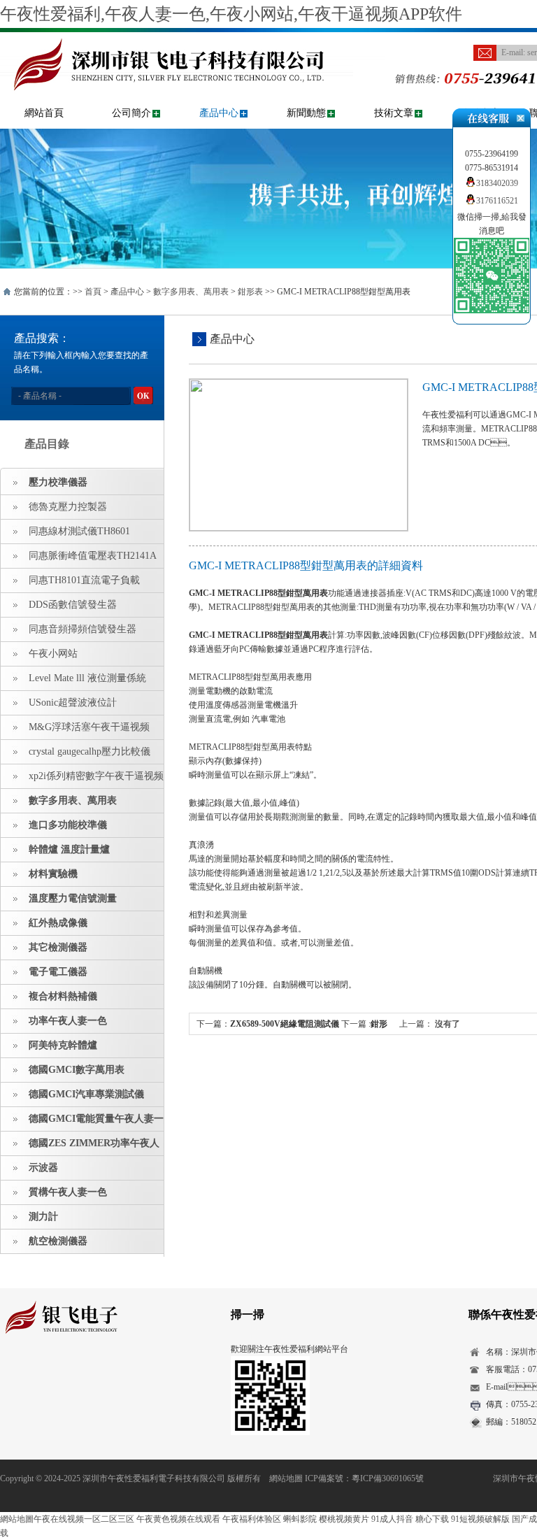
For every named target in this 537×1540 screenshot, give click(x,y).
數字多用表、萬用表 (191, 292)
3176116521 (497, 201)
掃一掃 (247, 1314)
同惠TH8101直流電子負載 (84, 580)
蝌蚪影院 (300, 1519)
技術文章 (393, 113)
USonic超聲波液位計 (73, 702)
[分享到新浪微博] (52, 1373)
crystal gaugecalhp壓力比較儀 (89, 751)
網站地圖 (286, 1478)
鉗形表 (250, 292)
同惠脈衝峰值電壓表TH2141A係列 (79, 559)
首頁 (93, 292)
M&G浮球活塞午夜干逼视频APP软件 (75, 731)
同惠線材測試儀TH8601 (79, 531)
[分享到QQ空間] (30, 1373)
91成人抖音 (392, 1519)
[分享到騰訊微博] (74, 1373)
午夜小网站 (53, 653)
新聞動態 (306, 113)
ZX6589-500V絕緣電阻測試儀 (284, 1024)
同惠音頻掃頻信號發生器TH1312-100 (68, 633)
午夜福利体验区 (251, 1519)
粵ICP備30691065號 (388, 1478)
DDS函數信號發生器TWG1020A (59, 608)
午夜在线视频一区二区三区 (84, 1519)
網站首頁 (44, 113)
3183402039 (497, 183)
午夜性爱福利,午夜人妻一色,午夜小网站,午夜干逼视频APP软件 (231, 14)
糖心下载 (432, 1519)
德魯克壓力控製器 (68, 506)
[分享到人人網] (95, 1373)
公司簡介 (131, 113)
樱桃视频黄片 (344, 1519)
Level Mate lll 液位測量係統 (87, 678)
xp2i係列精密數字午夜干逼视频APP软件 (82, 780)
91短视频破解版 (480, 1519)
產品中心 (218, 113)
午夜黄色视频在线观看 (178, 1519)
